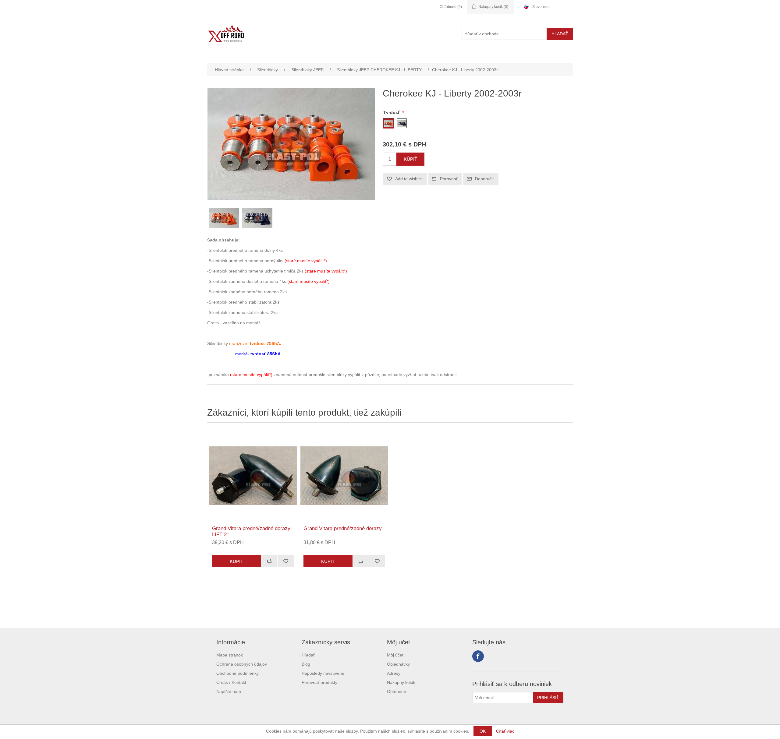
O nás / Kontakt (231, 682)
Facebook (478, 656)
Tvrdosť (392, 112)
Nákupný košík (401, 682)
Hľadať (308, 655)
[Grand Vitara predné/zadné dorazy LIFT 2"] (253, 475)
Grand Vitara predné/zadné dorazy (342, 528)
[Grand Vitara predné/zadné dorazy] (344, 475)
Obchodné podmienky (237, 673)
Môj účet (395, 655)
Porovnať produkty (319, 682)
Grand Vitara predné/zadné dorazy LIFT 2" (251, 531)
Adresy (393, 673)
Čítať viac (505, 731)
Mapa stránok (229, 655)
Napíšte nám (228, 691)
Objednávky (398, 664)
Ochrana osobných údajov (241, 664)
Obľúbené (396, 691)
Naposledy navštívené (323, 673)
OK (483, 731)
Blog (306, 664)
